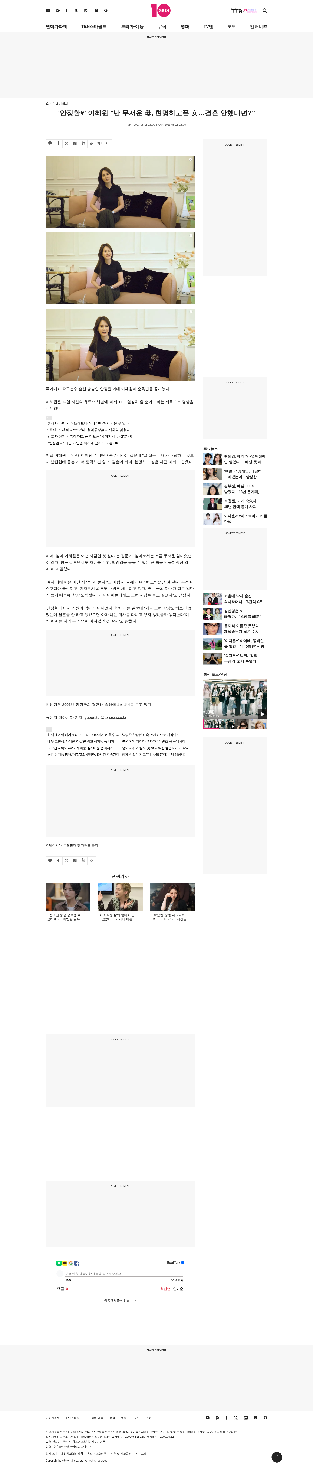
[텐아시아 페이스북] (67, 10)
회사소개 (51, 1453)
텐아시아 (67, 1460)
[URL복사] (91, 143)
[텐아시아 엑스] (76, 10)
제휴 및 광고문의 (121, 1453)
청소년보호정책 (96, 1453)
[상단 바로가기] (276, 1457)
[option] (235, 699)
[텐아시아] (161, 10)
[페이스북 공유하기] (58, 143)
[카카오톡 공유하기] (50, 143)
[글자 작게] (108, 143)
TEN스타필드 (94, 26)
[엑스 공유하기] (66, 143)
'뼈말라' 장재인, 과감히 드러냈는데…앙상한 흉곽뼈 (243, 477)
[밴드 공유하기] (83, 143)
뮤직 (162, 26)
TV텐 (208, 26)
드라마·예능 (132, 26)
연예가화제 (56, 26)
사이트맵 (141, 1453)
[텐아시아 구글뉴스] (106, 10)
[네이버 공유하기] (75, 143)
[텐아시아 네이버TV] (58, 10)
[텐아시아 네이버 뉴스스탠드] (96, 10)
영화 (185, 26)
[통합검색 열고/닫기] (265, 11)
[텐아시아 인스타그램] (86, 10)
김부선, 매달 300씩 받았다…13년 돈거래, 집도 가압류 (241, 492)
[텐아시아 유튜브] (48, 10)
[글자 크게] (100, 143)
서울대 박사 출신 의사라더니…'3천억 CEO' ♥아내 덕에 (245, 602)
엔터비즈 (258, 26)
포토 (231, 26)
